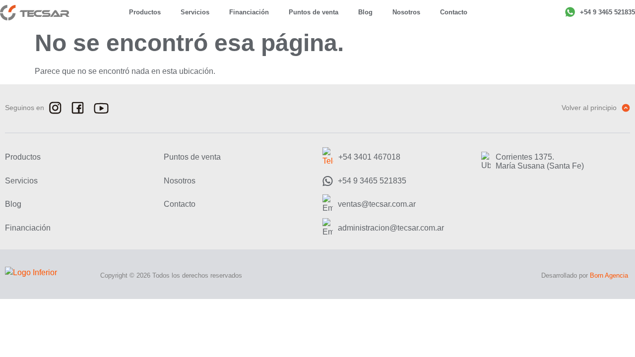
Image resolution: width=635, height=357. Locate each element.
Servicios (195, 12)
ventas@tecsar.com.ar (377, 204)
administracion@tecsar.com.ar (391, 228)
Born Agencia (609, 275)
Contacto (453, 12)
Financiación (249, 12)
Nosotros (406, 12)
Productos (145, 12)
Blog (365, 12)
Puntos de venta (313, 12)
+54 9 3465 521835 (607, 12)
